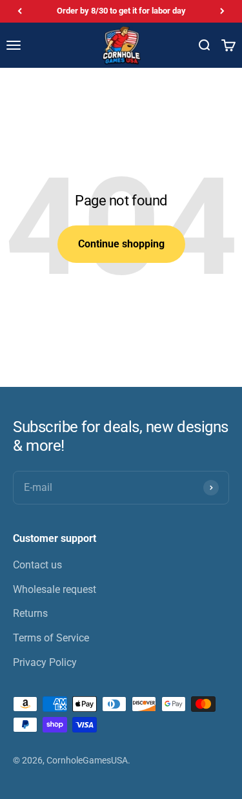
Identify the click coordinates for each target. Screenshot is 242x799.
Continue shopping (121, 244)
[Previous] (19, 11)
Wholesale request (54, 589)
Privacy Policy (45, 662)
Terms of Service (51, 638)
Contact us (37, 565)
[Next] (222, 11)
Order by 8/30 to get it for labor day (121, 11)
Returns (30, 613)
